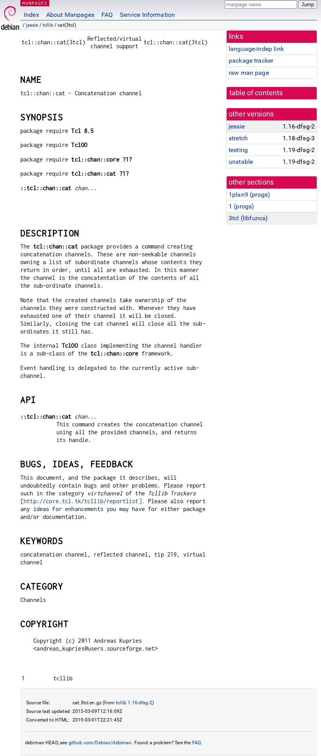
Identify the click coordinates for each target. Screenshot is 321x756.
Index (31, 14)
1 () (241, 206)
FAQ (107, 14)
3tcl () (248, 218)
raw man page (249, 72)
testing (238, 150)
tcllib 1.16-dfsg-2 (134, 702)
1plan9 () (249, 194)
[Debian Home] (10, 16)
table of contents (256, 93)
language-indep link (256, 49)
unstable (241, 161)
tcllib (48, 25)
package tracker (251, 60)
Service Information (147, 14)
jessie (32, 25)
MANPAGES (34, 2)
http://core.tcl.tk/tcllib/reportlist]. (84, 501)
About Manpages (70, 14)
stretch (238, 138)
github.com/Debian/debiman (100, 742)
